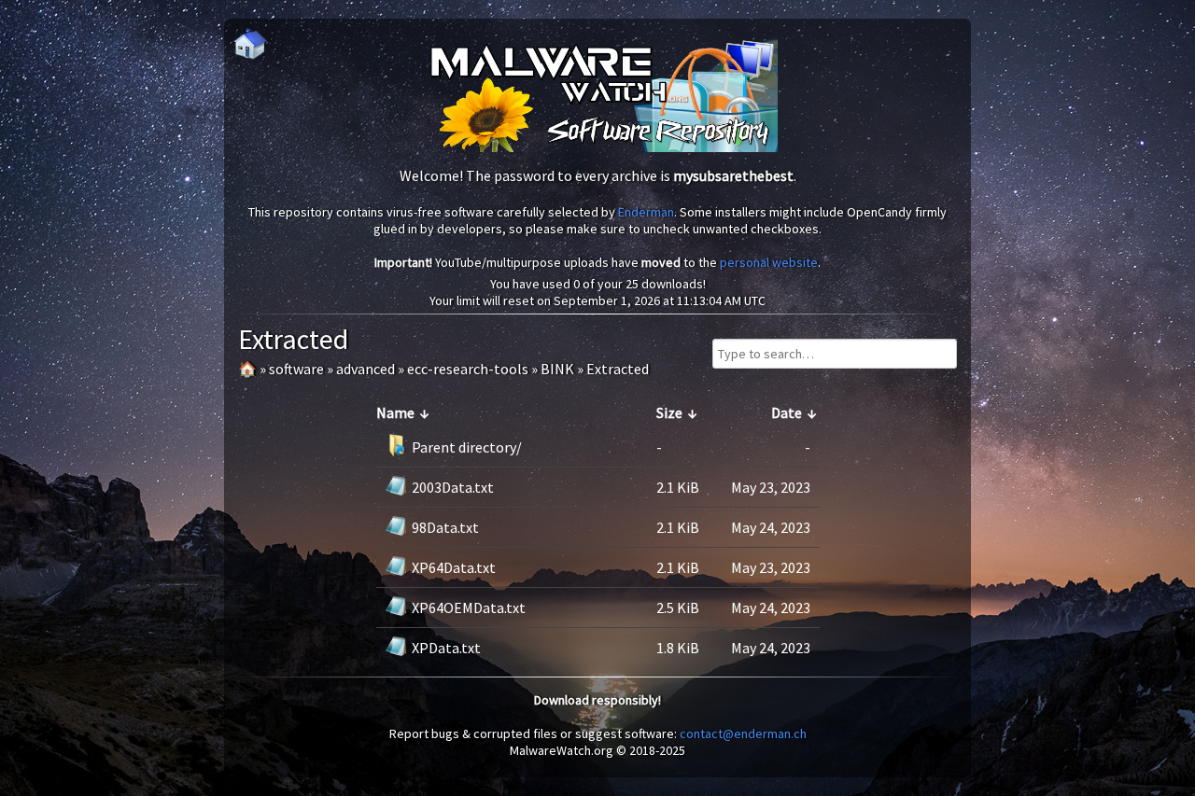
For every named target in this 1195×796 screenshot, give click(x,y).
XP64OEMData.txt (469, 607)
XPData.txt (446, 647)
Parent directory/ (467, 447)
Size (669, 412)
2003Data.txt (453, 487)
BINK (557, 368)
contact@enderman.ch (743, 733)
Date (786, 412)
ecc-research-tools (467, 368)
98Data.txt (445, 527)
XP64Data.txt (454, 567)
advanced (365, 368)
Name (395, 412)
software (296, 368)
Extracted (617, 368)
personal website (769, 262)
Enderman (646, 211)
